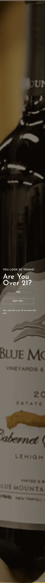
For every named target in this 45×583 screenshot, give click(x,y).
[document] (22, 291)
